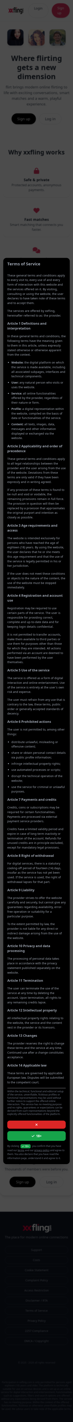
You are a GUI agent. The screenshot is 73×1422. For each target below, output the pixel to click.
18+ (39, 1136)
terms (21, 1150)
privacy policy (41, 1150)
